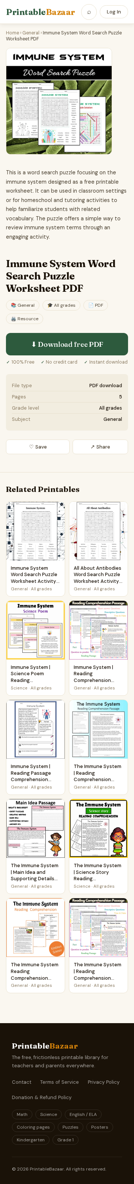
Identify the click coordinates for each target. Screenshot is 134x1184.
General (30, 33)
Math (22, 1114)
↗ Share (100, 447)
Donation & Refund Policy (41, 1097)
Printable (40, 12)
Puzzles (71, 1127)
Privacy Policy (103, 1082)
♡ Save (38, 447)
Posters (99, 1127)
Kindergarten (31, 1140)
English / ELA (83, 1114)
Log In (114, 12)
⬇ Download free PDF (67, 344)
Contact (21, 1082)
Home (12, 33)
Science (48, 1114)
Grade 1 (65, 1140)
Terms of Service (59, 1082)
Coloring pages (33, 1127)
